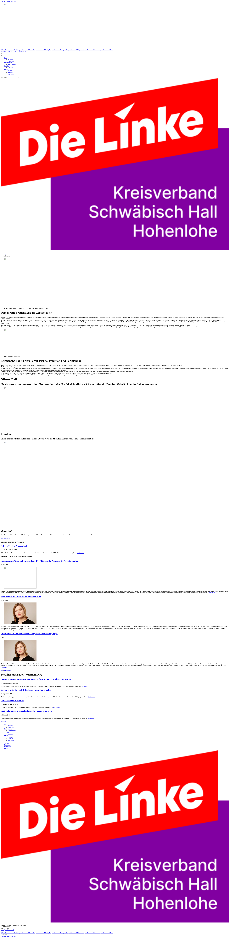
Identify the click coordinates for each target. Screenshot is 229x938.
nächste (8, 670)
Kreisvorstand (12, 64)
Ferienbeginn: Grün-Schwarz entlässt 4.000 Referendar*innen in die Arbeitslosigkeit (39, 561)
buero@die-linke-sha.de (7, 930)
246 (5, 670)
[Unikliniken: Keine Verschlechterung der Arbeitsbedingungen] (114, 651)
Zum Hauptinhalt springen (8, 1)
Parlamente (11, 61)
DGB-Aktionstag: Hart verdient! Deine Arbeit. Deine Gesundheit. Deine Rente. (37, 679)
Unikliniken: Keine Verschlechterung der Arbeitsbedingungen (29, 633)
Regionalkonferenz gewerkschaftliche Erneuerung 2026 (26, 711)
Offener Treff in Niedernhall (14, 546)
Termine (6, 66)
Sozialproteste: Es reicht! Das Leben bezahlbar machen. (26, 690)
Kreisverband (8, 62)
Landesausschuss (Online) (12, 700)
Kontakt (6, 69)
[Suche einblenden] (1, 53)
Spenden (10, 72)
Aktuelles (10, 59)
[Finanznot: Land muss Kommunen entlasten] (114, 613)
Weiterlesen (80, 553)
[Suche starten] (18, 77)
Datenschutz (7, 746)
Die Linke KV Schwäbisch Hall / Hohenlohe (13, 51)
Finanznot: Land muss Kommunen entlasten (21, 596)
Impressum (11, 74)
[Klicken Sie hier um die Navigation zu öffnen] (1, 55)
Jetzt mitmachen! (5, 538)
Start (5, 58)
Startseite (6, 743)
